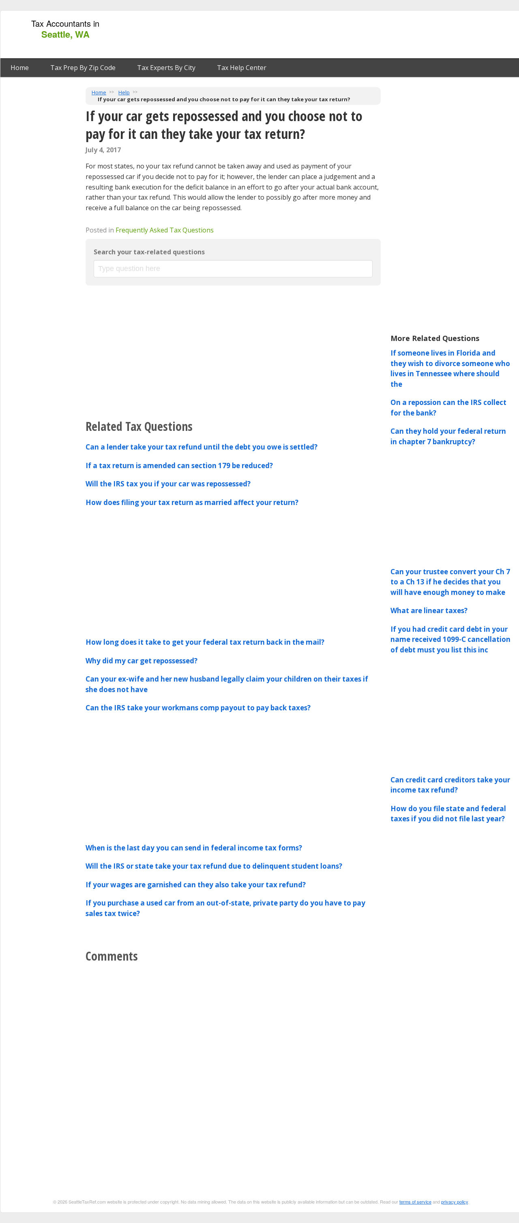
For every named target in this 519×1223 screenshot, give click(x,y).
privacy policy (454, 1201)
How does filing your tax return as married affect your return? (192, 502)
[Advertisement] (370, 35)
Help (124, 92)
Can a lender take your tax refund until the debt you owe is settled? (201, 447)
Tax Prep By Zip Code (83, 67)
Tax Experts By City (166, 67)
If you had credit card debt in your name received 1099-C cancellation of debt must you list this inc (450, 639)
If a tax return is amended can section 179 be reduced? (179, 465)
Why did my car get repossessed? (141, 660)
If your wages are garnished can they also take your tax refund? (196, 884)
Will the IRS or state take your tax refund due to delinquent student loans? (214, 866)
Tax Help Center (241, 67)
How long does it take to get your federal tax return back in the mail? (205, 642)
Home (20, 67)
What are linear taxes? (429, 610)
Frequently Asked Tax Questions (165, 230)
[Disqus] (233, 1068)
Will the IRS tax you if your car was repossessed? (168, 483)
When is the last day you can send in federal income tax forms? (194, 847)
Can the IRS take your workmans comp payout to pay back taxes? (198, 707)
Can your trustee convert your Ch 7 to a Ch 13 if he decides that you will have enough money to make (450, 582)
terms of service (415, 1201)
